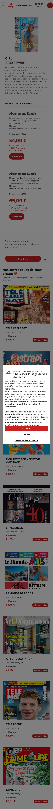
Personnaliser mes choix (26, 440)
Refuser (26, 434)
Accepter (26, 428)
